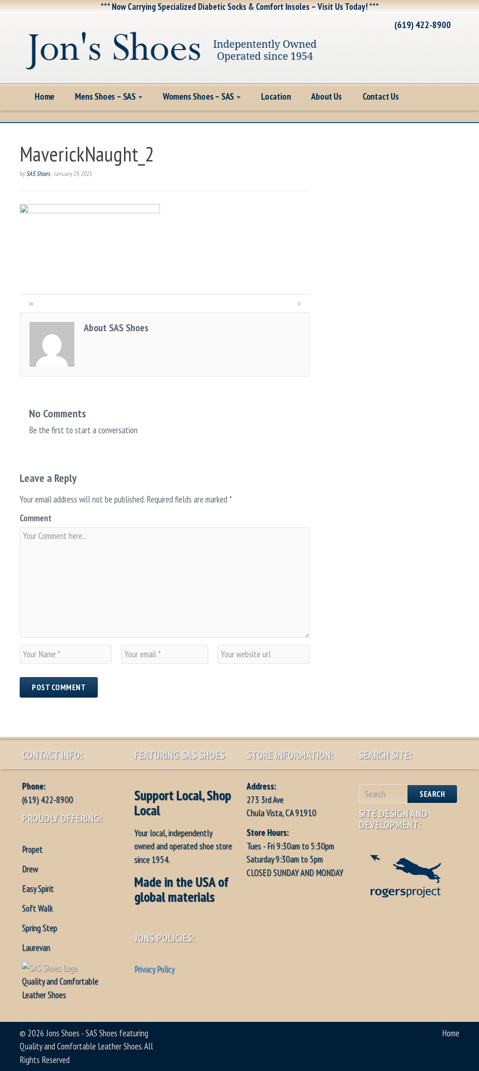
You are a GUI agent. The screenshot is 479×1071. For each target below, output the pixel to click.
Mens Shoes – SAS (106, 96)
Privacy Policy (154, 969)
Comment (35, 518)
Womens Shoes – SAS (199, 96)
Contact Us (381, 96)
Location (275, 96)
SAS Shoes (38, 173)
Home (44, 96)
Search (432, 794)
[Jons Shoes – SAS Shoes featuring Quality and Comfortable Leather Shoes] (171, 47)
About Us (326, 96)
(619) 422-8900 (422, 25)
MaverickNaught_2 (87, 153)
